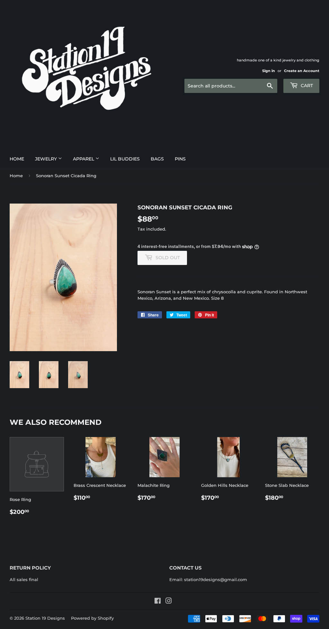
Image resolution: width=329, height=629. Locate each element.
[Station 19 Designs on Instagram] (168, 601)
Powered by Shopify (92, 618)
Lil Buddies (125, 159)
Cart (306, 85)
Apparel (84, 159)
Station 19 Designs (45, 618)
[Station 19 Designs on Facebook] (157, 601)
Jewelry (46, 159)
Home (17, 159)
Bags (157, 159)
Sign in (268, 70)
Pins (180, 159)
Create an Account (301, 70)
